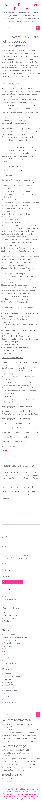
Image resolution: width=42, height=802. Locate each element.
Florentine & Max (10, 599)
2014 (15, 466)
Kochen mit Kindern (11, 688)
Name (5, 528)
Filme (6, 612)
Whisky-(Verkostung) (12, 702)
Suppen (7, 699)
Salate (6, 696)
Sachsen (7, 657)
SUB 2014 (7, 466)
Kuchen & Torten (10, 691)
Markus (7, 593)
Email (4, 537)
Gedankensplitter (10, 615)
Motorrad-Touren (10, 654)
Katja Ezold (21, 46)
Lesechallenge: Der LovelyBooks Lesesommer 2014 (10, 475)
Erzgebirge (8, 646)
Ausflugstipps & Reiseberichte (15, 637)
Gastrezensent (10, 602)
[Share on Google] (7, 457)
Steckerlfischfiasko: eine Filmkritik (17, 750)
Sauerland (8, 660)
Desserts (7, 674)
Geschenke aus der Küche (14, 676)
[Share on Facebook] (3, 457)
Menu (6, 693)
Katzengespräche (11, 624)
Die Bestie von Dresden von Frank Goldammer (21, 764)
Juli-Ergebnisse (22, 466)
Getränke (7, 679)
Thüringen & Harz (10, 663)
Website (5, 546)
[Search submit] (38, 28)
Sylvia (6, 596)
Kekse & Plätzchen (11, 685)
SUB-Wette (32, 466)
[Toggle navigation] (4, 28)
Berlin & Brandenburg (12, 643)
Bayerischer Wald (11, 640)
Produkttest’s (9, 621)
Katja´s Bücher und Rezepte (21, 6)
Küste (6, 651)
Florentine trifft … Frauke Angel (24, 735)
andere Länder (9, 634)
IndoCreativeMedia (29, 799)
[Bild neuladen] (8, 570)
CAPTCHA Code (8, 576)
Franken (7, 649)
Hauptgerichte (9, 682)
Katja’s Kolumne (10, 618)
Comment (6, 499)
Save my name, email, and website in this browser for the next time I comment (19, 556)
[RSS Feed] (11, 457)
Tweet (4, 450)
